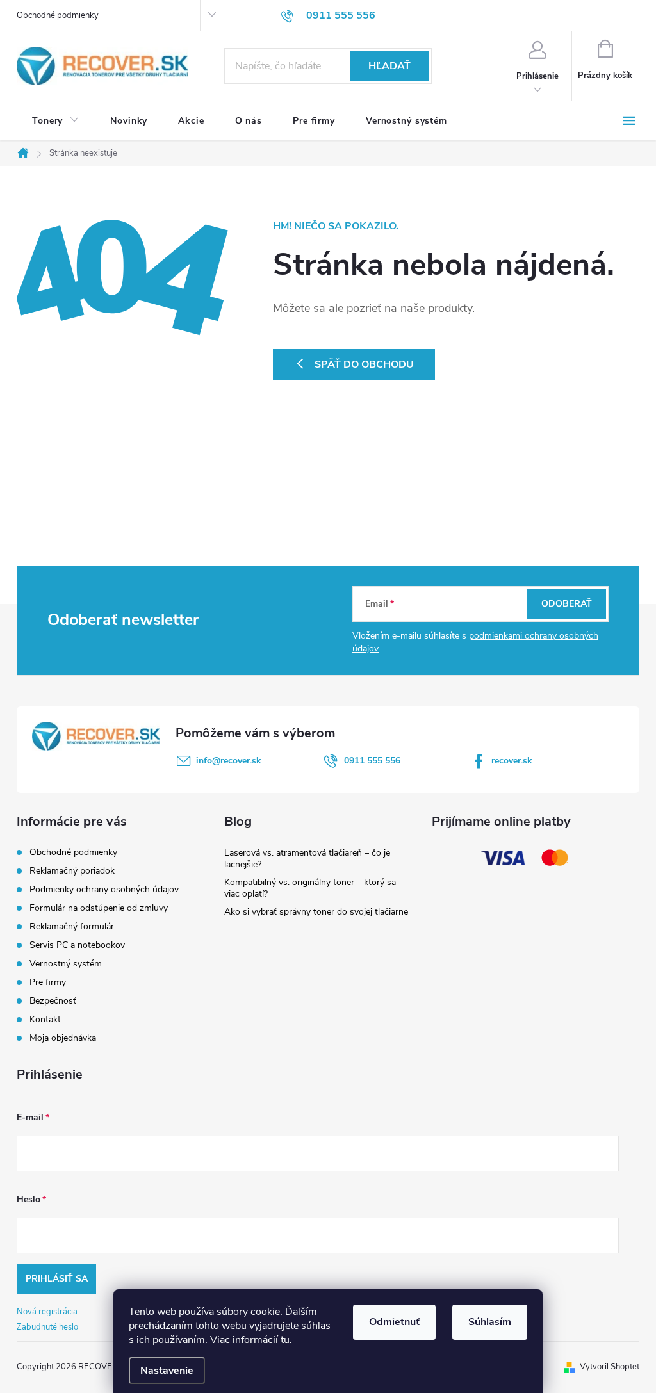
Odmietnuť (394, 1322)
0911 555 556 (372, 760)
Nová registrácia (47, 1311)
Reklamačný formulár (71, 926)
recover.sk (511, 760)
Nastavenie (166, 1371)
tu (285, 1340)
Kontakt (45, 1019)
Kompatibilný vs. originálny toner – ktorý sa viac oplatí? (310, 888)
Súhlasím (489, 1322)
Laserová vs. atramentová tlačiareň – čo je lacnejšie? (307, 858)
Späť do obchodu (364, 364)
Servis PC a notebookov (77, 945)
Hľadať (389, 66)
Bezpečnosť (52, 1001)
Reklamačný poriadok (72, 871)
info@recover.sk (228, 760)
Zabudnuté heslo (47, 1327)
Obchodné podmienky (58, 15)
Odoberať (566, 604)
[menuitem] (56, 121)
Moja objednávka (62, 1038)
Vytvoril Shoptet (609, 1367)
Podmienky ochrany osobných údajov (104, 889)
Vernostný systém (65, 963)
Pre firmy (47, 982)
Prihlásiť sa (57, 1279)
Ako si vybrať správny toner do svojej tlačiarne (316, 912)
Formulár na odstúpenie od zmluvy (98, 908)
